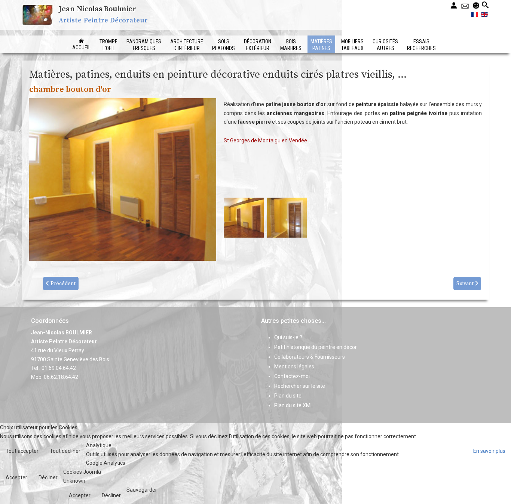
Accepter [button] (16, 477)
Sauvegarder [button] (141, 490)
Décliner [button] (48, 477)
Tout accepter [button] (22, 451)
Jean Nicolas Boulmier (97, 9)
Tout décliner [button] (65, 451)
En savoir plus (489, 451)
